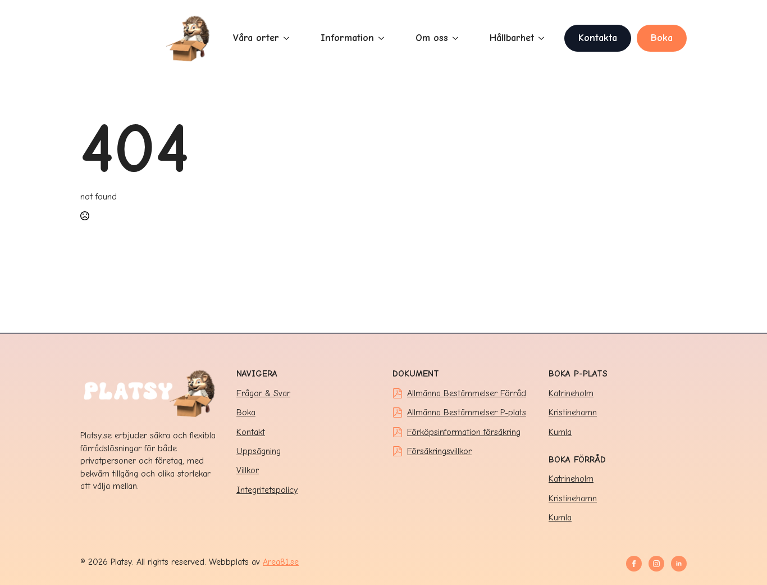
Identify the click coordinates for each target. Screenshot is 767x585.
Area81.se (281, 562)
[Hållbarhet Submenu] (543, 38)
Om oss (432, 38)
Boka (245, 412)
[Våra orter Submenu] (288, 38)
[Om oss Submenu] (457, 38)
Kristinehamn (573, 412)
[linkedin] (679, 564)
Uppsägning (258, 451)
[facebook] (634, 564)
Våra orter (256, 38)
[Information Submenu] (383, 38)
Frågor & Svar (263, 393)
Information (347, 38)
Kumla (560, 432)
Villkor (247, 470)
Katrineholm (571, 393)
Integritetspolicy (267, 490)
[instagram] (656, 564)
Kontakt (250, 432)
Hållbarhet (512, 38)
